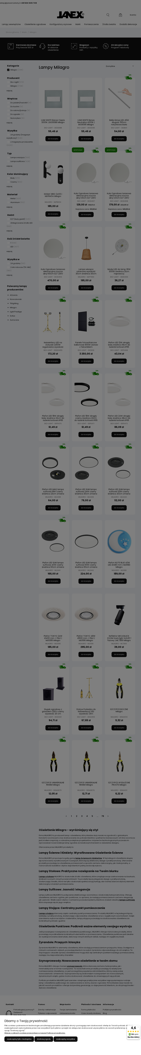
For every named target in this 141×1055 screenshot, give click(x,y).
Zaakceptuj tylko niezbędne (19, 1039)
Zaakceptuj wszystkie (65, 1039)
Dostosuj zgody (44, 1039)
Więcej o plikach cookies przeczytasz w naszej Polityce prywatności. (34, 1033)
